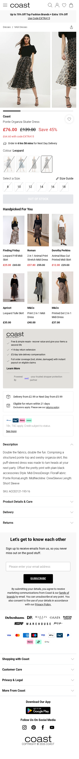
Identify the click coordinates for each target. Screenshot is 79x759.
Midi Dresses (21, 27)
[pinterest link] (33, 727)
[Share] (71, 27)
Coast (6, 116)
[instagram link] (24, 727)
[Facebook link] (43, 727)
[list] (38, 71)
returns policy (52, 407)
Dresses (7, 27)
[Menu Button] (5, 5)
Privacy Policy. (43, 604)
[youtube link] (52, 727)
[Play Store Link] (38, 710)
